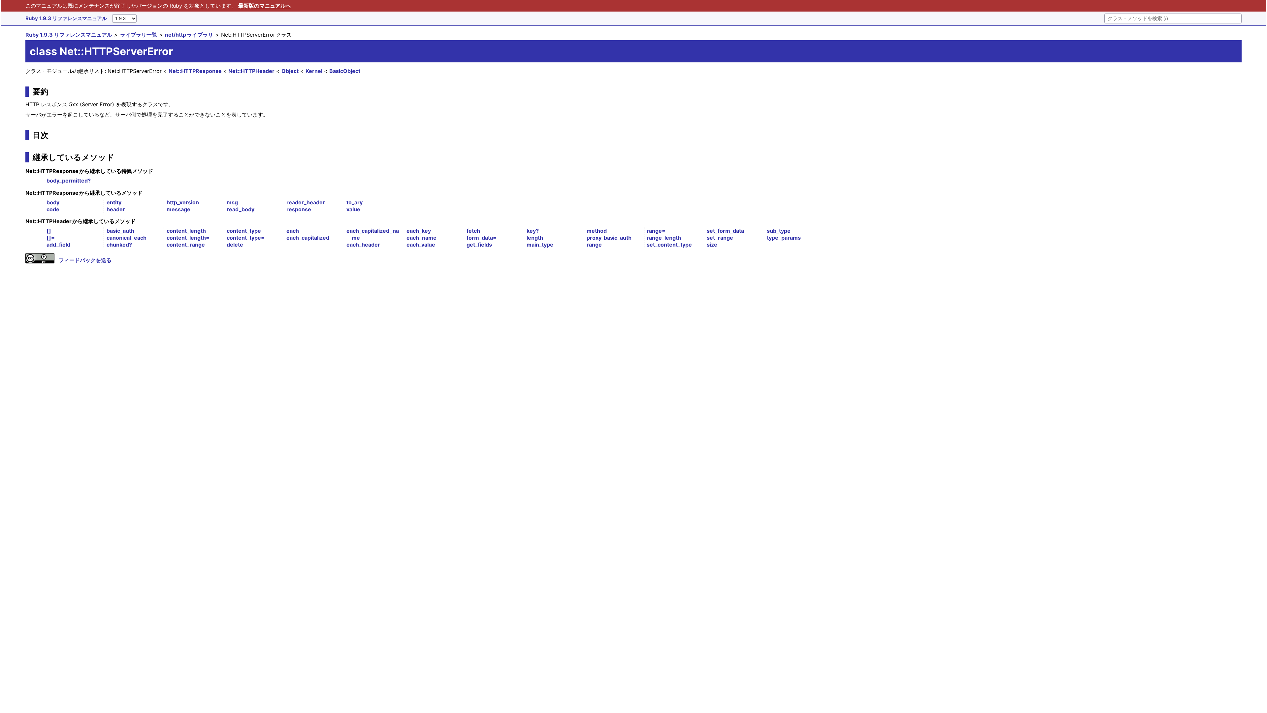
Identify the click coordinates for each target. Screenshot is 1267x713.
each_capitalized (307, 237)
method (597, 230)
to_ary (354, 202)
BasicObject (344, 71)
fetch (473, 230)
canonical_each (126, 237)
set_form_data (725, 230)
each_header (363, 244)
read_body (240, 209)
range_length (664, 237)
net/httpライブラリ (189, 34)
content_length (186, 230)
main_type (540, 244)
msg (232, 202)
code (53, 209)
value (353, 209)
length (535, 237)
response (298, 209)
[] (49, 230)
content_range (186, 244)
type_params (784, 237)
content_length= (188, 237)
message (178, 209)
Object (290, 71)
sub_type (779, 230)
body (53, 202)
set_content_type (669, 244)
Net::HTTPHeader (251, 71)
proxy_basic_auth (609, 237)
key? (533, 230)
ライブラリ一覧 (138, 34)
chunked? (119, 244)
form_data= (482, 237)
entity (114, 202)
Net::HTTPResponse (195, 71)
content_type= (246, 237)
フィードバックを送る (85, 260)
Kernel (314, 71)
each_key (418, 230)
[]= (51, 237)
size (712, 244)
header (116, 209)
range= (656, 230)
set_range (720, 237)
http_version (183, 202)
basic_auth (120, 230)
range (594, 244)
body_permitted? (69, 180)
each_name (421, 237)
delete (235, 244)
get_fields (479, 244)
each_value (420, 244)
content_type (244, 230)
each (292, 230)
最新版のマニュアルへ (264, 5)
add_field (58, 244)
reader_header (305, 202)
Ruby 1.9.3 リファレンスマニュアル (66, 18)
